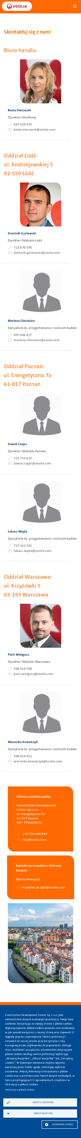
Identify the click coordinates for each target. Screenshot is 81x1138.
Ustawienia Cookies (62, 1124)
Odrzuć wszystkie (43, 1113)
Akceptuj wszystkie (43, 1102)
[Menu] (75, 6)
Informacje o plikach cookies (19, 1089)
